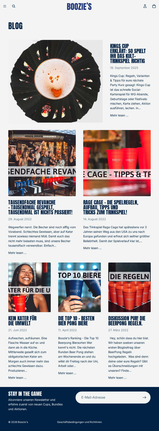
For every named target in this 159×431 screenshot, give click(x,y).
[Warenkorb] (154, 6)
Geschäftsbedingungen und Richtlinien (79, 422)
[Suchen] (13, 6)
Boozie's (23, 422)
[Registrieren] (144, 397)
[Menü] (5, 6)
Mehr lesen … (119, 115)
